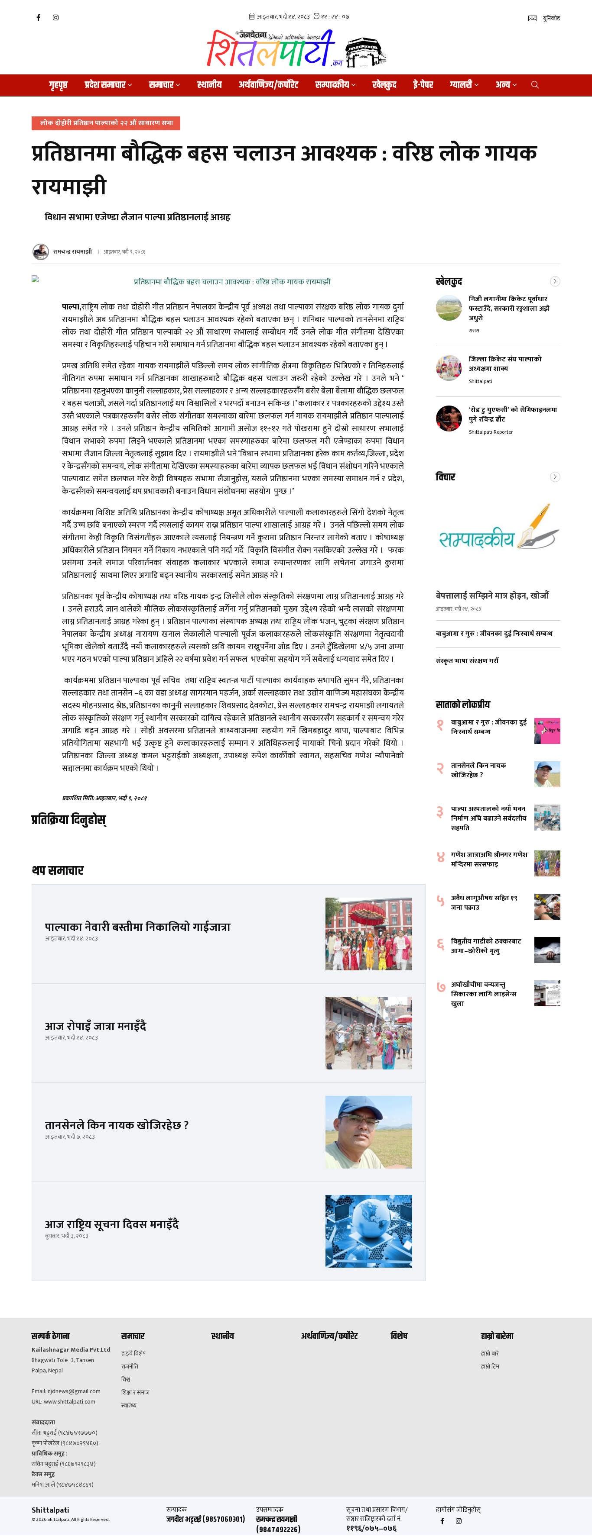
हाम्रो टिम (490, 1367)
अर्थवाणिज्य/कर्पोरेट (268, 85)
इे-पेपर (423, 85)
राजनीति (129, 1367)
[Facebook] (38, 17)
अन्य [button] (503, 85)
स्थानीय (209, 85)
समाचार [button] (161, 85)
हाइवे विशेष (133, 1354)
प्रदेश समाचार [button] (105, 85)
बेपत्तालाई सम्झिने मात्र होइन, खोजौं (492, 596)
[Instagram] (55, 17)
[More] (555, 280)
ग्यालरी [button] (461, 85)
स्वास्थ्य (129, 1406)
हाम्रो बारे (490, 1354)
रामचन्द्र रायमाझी (72, 251)
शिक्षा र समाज (135, 1393)
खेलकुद (384, 85)
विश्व (125, 1380)
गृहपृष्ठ (58, 85)
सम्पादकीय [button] (332, 85)
